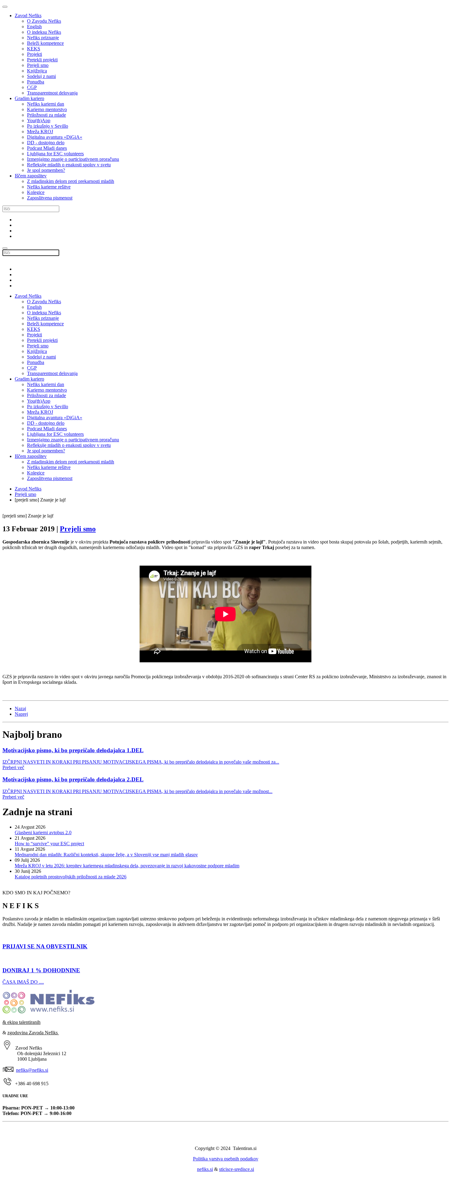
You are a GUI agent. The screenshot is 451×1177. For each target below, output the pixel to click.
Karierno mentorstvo (47, 109)
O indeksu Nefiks (44, 32)
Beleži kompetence (45, 43)
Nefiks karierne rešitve (49, 186)
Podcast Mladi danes (47, 148)
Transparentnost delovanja (52, 92)
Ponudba (35, 81)
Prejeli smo (37, 65)
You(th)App (38, 120)
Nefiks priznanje (43, 37)
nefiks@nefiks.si (32, 1070)
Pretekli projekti (42, 59)
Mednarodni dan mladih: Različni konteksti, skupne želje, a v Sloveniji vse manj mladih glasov (106, 854)
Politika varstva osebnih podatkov (225, 1158)
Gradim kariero (29, 98)
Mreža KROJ (40, 131)
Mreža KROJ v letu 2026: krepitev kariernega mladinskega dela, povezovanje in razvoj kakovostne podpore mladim (127, 865)
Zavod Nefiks (28, 15)
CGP (32, 87)
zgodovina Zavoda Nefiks (33, 1032)
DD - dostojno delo (45, 142)
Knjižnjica (37, 70)
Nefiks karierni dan (45, 103)
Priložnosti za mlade (46, 115)
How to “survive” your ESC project (49, 843)
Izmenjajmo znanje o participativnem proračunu (73, 159)
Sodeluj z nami (41, 76)
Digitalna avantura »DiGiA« (54, 137)
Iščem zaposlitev (31, 175)
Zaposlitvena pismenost (49, 197)
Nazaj (20, 708)
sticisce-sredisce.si (236, 1169)
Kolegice (35, 192)
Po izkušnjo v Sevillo (47, 126)
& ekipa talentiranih (21, 1022)
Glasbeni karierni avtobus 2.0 (43, 832)
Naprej (21, 714)
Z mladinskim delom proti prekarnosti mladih (70, 181)
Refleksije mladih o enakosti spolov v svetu (69, 164)
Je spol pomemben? (46, 170)
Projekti (34, 54)
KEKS (33, 48)
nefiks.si (205, 1169)
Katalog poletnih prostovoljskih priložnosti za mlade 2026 (70, 876)
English (34, 26)
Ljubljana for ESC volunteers (55, 153)
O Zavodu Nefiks (44, 21)
